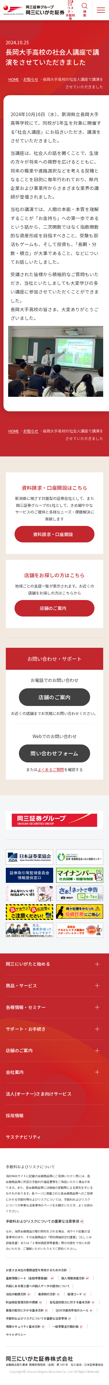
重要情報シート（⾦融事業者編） (27, 1278)
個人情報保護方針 (73, 1278)
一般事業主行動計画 (65, 1326)
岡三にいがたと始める (28, 964)
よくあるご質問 (50, 769)
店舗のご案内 (53, 608)
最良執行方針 (47, 1294)
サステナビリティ (23, 1137)
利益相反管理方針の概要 (22, 1302)
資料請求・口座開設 (53, 534)
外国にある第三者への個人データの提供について (38, 1286)
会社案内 (15, 1072)
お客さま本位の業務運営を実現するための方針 (36, 1270)
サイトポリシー (16, 1334)
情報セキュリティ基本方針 (23, 1326)
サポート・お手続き (26, 1029)
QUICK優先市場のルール (72, 1310)
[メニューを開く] (101, 10)
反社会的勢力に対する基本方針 (70, 1302)
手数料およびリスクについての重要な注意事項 (42, 1221)
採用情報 (15, 1115)
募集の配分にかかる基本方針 (25, 1310)
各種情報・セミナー (26, 1007)
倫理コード (74, 1294)
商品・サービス (21, 985)
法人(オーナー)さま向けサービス (39, 1094)
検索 (84, 13)
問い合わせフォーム (54, 753)
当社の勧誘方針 (16, 1294)
